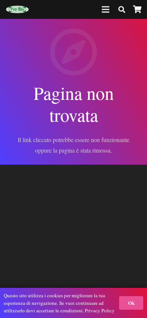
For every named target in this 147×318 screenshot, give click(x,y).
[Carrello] (137, 9)
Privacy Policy (100, 310)
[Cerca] (121, 9)
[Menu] (106, 9)
